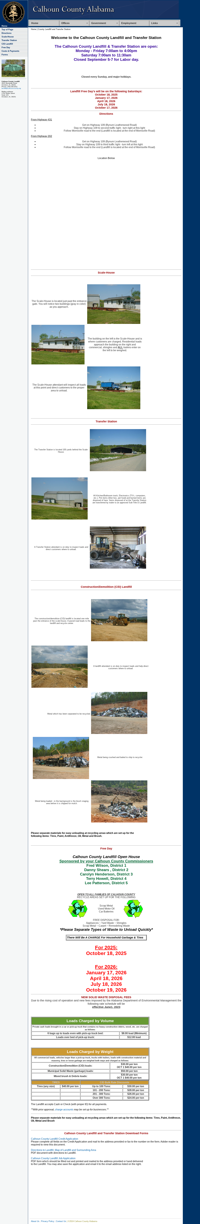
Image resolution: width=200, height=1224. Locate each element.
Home (34, 23)
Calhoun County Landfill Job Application (53, 1158)
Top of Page (7, 29)
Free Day (6, 47)
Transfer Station (9, 40)
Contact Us (61, 1221)
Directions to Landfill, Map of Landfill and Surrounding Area (63, 1150)
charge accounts (64, 1109)
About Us (35, 1221)
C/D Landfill (7, 44)
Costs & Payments (10, 51)
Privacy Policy (47, 1221)
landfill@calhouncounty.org (11, 88)
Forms (5, 54)
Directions (6, 33)
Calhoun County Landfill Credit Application (54, 1138)
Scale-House (8, 37)
